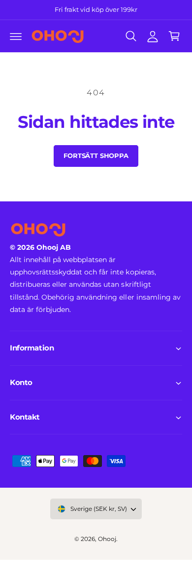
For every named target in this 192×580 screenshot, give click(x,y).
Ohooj (107, 539)
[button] (16, 36)
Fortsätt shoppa (96, 155)
